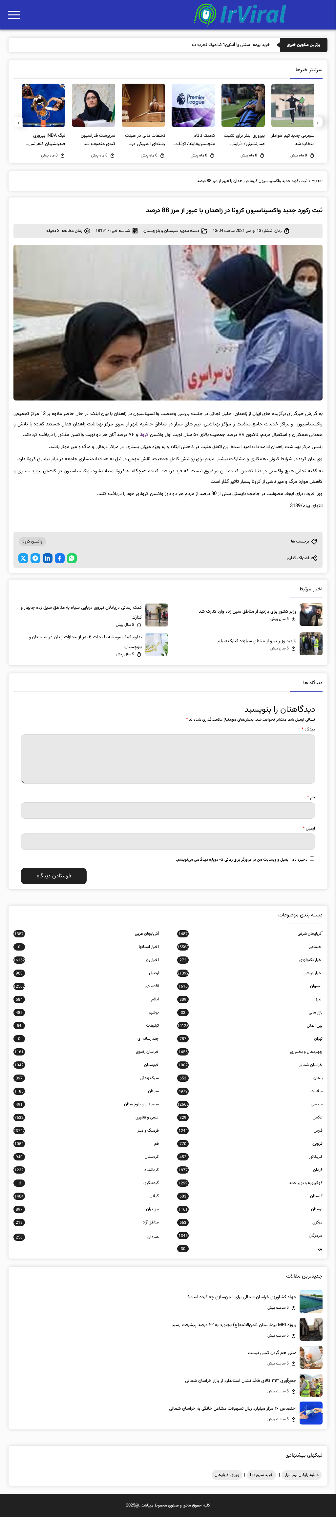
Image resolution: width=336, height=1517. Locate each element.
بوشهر (87, 1012)
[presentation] (318, 122)
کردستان (87, 1157)
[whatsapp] (72, 558)
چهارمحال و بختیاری (250, 1052)
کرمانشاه (86, 1170)
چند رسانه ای (88, 1038)
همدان (87, 1237)
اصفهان (250, 986)
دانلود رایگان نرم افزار (302, 1475)
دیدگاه (308, 729)
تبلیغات (88, 1025)
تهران (251, 1038)
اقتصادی (86, 986)
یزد (252, 1248)
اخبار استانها (88, 947)
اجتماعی (250, 947)
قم (86, 1143)
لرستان (250, 1209)
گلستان (251, 1196)
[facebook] (60, 558)
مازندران (87, 1209)
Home (317, 181)
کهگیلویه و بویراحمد (250, 1183)
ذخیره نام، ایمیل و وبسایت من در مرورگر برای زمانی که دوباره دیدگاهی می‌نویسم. (241, 859)
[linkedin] (47, 558)
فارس (250, 1130)
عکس (251, 1117)
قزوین (251, 1143)
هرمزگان (250, 1235)
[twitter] (23, 558)
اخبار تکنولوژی (251, 960)
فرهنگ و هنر (86, 1130)
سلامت (250, 1091)
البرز (251, 999)
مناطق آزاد (87, 1222)
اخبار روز (86, 960)
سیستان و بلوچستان (160, 231)
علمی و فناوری (86, 1117)
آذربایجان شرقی (250, 934)
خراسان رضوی (86, 1052)
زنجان (251, 1078)
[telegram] (35, 558)
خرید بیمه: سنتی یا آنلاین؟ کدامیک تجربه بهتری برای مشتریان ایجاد (210, 45)
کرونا (144, 435)
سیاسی (250, 1104)
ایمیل (309, 828)
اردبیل (87, 973)
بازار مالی (252, 1012)
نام (311, 797)
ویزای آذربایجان (227, 1475)
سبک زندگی (87, 1078)
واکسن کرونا (32, 541)
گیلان (86, 1196)
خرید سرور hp (261, 1475)
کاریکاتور (251, 1157)
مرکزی (251, 1222)
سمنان (86, 1091)
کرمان (250, 1170)
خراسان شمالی (250, 1065)
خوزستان (86, 1065)
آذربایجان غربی (86, 934)
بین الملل (250, 1025)
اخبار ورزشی (250, 973)
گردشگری (88, 1183)
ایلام (87, 999)
